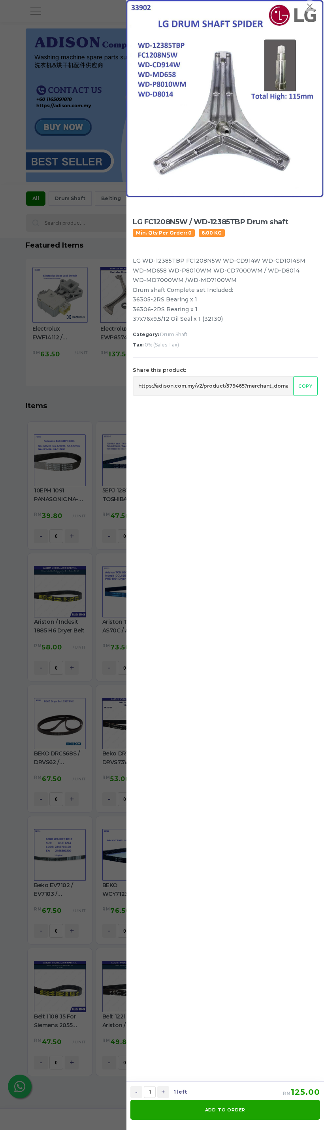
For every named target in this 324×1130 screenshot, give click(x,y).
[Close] (309, 6)
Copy (305, 386)
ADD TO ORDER (225, 1110)
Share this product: (159, 370)
